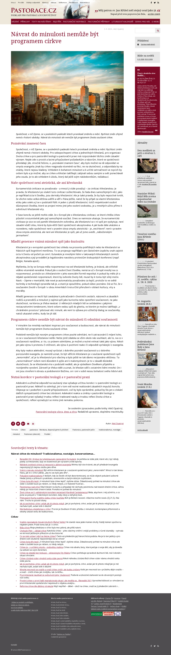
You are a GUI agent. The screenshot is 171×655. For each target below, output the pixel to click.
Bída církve (25, 527)
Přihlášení (143, 40)
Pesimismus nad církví (30, 487)
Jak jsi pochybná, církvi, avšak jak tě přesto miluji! (42, 503)
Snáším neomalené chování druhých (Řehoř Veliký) (43, 522)
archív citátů (154, 14)
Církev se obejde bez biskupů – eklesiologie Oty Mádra (45, 553)
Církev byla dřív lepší (29, 481)
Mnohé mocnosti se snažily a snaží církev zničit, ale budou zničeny (50, 569)
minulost (16, 434)
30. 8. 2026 (149, 59)
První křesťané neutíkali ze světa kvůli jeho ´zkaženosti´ (45, 575)
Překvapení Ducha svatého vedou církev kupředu (42, 498)
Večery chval (114, 606)
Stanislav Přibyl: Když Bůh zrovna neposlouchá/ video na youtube (146, 197)
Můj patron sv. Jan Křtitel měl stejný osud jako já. (127, 10)
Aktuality (142, 142)
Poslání (47, 434)
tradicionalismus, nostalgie (109, 430)
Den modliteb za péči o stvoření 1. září (146, 153)
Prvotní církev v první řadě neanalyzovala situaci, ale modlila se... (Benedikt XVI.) (56, 580)
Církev (23, 430)
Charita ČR (109, 598)
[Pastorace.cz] (33, 12)
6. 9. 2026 (140, 59)
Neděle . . (141, 75)
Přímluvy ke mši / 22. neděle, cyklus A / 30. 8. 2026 (147, 279)
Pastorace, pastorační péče (83, 430)
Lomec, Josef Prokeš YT (102, 604)
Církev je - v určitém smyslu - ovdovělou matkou (41, 547)
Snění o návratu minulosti (31, 470)
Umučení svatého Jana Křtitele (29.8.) (146, 236)
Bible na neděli (145, 55)
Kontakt (14, 644)
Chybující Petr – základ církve (33, 530)
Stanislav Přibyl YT (110, 601)
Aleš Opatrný (118, 29)
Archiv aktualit (142, 430)
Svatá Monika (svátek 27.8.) (144, 385)
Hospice (117, 598)
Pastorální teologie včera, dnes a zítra (56, 411)
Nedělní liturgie (147, 132)
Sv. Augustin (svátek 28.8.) (144, 302)
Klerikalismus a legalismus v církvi (35, 509)
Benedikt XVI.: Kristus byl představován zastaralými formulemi (48, 459)
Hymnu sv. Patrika (63, 634)
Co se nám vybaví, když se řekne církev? (38, 536)
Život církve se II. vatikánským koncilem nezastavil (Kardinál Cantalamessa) (54, 492)
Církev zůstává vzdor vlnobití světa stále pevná (41, 558)
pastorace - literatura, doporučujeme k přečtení (49, 430)
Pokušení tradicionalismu (31, 475)
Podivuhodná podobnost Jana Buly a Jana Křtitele (145, 345)
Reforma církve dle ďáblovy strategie (36, 586)
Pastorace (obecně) (32, 434)
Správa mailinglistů (148, 44)
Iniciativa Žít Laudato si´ (147, 185)
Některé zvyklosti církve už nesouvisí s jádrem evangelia (45, 464)
